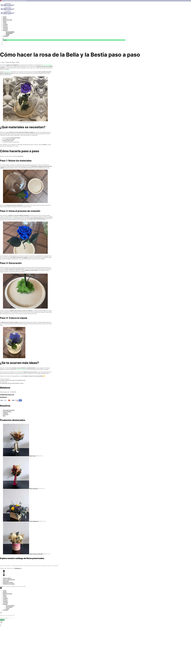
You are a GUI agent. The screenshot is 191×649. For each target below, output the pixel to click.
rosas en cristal (21, 369)
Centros (5, 25)
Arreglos (5, 24)
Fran (3, 62)
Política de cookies (8, 582)
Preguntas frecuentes (9, 410)
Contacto (5, 36)
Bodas (7, 34)
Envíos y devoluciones (9, 579)
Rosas (4, 21)
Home (4, 17)
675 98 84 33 (3, 397)
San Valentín (9, 33)
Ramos (5, 18)
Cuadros (5, 27)
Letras (4, 23)
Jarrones (5, 28)
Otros (17, 62)
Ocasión (5, 30)
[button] (3, 38)
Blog (4, 415)
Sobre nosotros (7, 411)
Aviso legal (6, 581)
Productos (6, 414)
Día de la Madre (10, 31)
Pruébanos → (18, 568)
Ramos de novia (7, 20)
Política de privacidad (9, 583)
